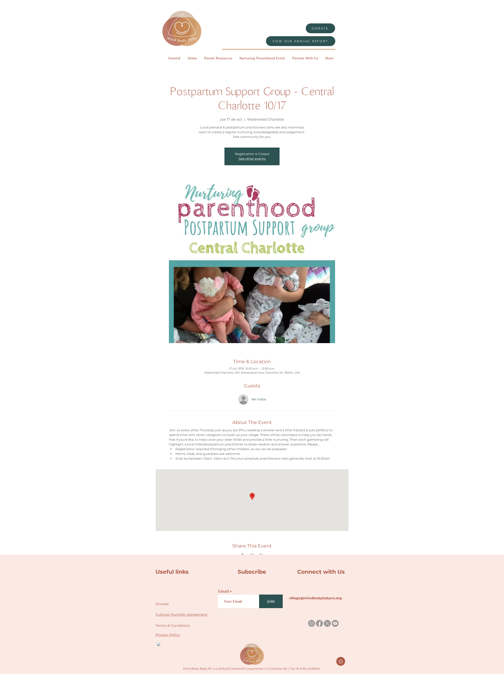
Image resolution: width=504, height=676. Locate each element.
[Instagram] (311, 623)
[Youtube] (335, 623)
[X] (327, 623)
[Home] (340, 661)
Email (223, 591)
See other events (252, 159)
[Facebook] (319, 623)
